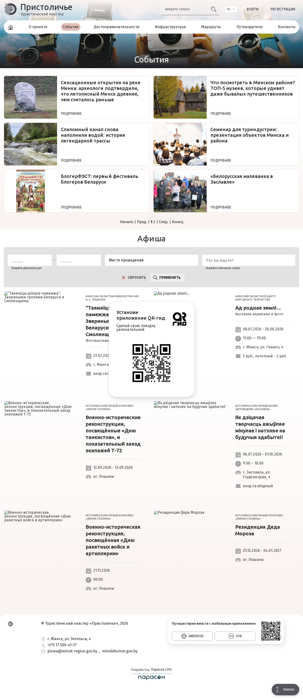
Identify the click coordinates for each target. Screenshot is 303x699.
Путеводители (249, 27)
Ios (239, 636)
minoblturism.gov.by (120, 651)
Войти (252, 9)
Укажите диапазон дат (26, 268)
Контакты (286, 27)
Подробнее (71, 113)
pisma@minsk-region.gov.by (72, 651)
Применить (170, 277)
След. (163, 222)
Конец (177, 222)
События (71, 27)
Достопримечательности (116, 27)
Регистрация (283, 9)
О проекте (38, 27)
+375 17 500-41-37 (62, 645)
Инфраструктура (170, 27)
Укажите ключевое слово (223, 268)
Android (196, 636)
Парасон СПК (160, 670)
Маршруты (211, 27)
